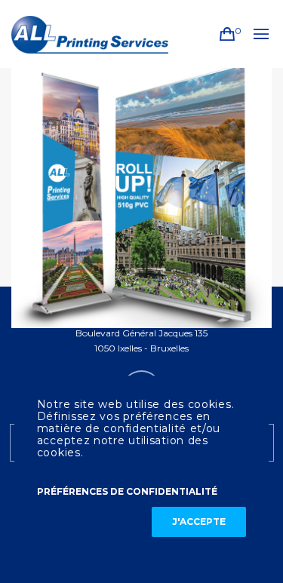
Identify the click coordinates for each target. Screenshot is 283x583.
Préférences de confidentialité (127, 491)
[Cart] (227, 34)
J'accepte (199, 521)
